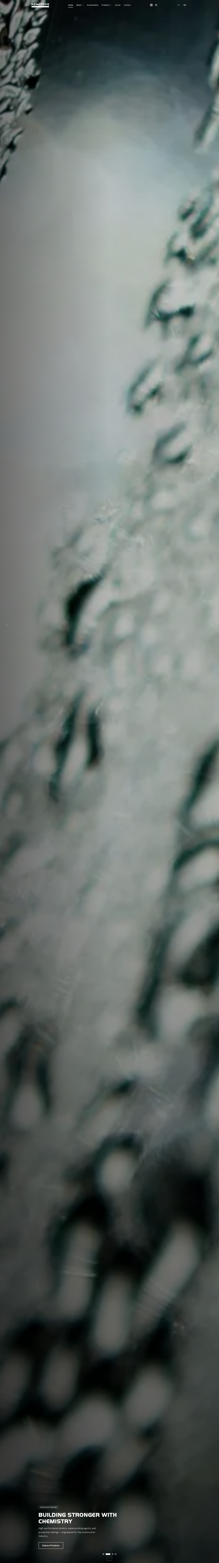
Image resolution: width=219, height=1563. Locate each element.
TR (178, 5)
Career (118, 5)
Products (105, 5)
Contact (127, 5)
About (78, 5)
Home (70, 5)
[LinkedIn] (151, 5)
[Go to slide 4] (114, 1554)
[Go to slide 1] (103, 1554)
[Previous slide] (7, 625)
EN (185, 5)
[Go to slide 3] (109, 1554)
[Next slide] (212, 625)
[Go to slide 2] (106, 1554)
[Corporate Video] (156, 5)
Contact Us (47, 1545)
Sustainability (92, 5)
